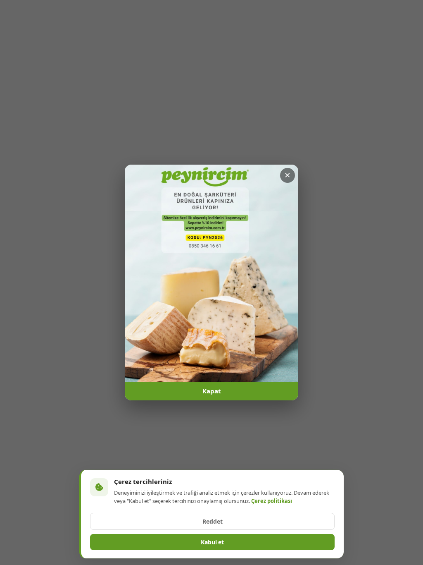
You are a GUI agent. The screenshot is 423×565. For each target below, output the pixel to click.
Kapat (211, 391)
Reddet (212, 521)
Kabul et (212, 542)
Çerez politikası (271, 501)
